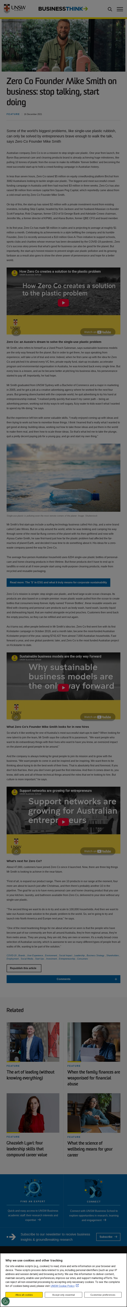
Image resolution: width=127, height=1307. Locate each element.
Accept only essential (63, 1294)
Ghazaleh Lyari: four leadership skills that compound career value (27, 1149)
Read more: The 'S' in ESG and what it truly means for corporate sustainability (58, 582)
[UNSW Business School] (16, 8)
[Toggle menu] (120, 9)
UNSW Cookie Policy (63, 1286)
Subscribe (106, 1236)
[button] (63, 979)
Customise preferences (102, 1294)
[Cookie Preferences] (5, 1301)
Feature (13, 1066)
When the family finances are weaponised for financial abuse (93, 1078)
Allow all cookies (24, 1294)
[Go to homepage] (63, 8)
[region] (63, 1280)
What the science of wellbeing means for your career (90, 1149)
